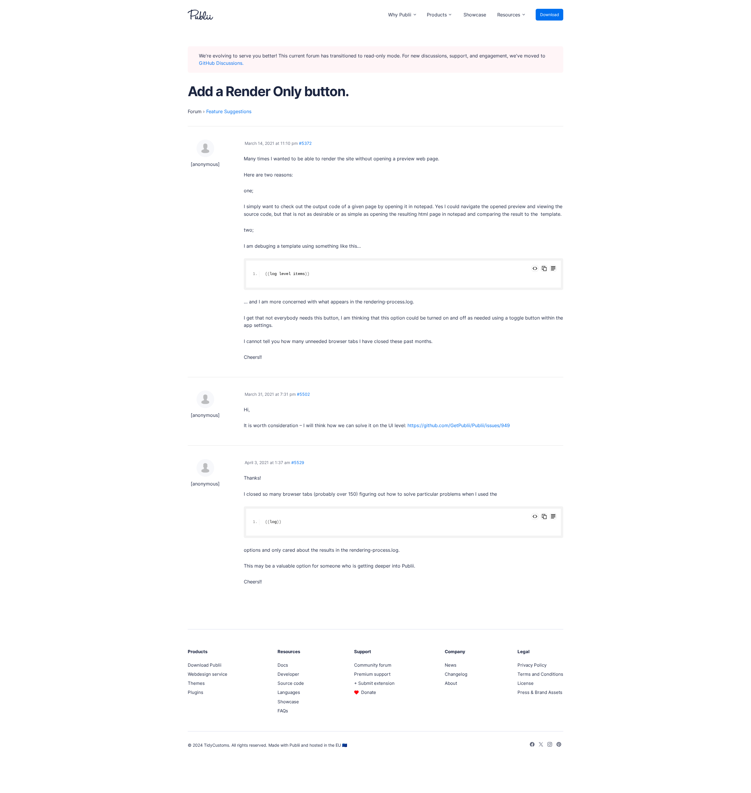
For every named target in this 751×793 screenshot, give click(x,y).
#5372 (305, 143)
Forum (195, 111)
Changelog (456, 674)
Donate (368, 692)
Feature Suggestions (228, 111)
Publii (295, 745)
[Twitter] (541, 745)
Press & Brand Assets (539, 692)
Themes (196, 683)
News (450, 665)
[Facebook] (532, 745)
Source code (291, 683)
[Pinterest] (559, 745)
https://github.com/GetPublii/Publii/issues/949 (458, 425)
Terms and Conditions (540, 674)
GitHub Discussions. (221, 63)
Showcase (475, 15)
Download (549, 14)
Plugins (195, 692)
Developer (288, 674)
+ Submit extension (374, 683)
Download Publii (204, 665)
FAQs (283, 711)
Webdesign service (207, 674)
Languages (289, 692)
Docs (283, 665)
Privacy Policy (532, 665)
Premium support (372, 674)
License (525, 683)
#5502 (303, 394)
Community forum (372, 665)
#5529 (297, 462)
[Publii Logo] (200, 14)
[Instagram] (549, 745)
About (451, 683)
